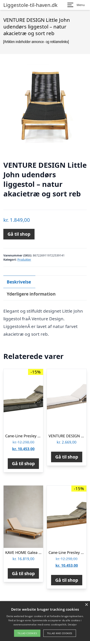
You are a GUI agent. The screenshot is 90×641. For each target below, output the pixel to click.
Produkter (24, 259)
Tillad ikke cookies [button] (59, 633)
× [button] (86, 604)
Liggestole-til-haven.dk (30, 5)
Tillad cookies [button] (27, 633)
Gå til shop (19, 234)
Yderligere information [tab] (31, 294)
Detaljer (72, 624)
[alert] (45, 621)
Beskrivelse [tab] (19, 282)
